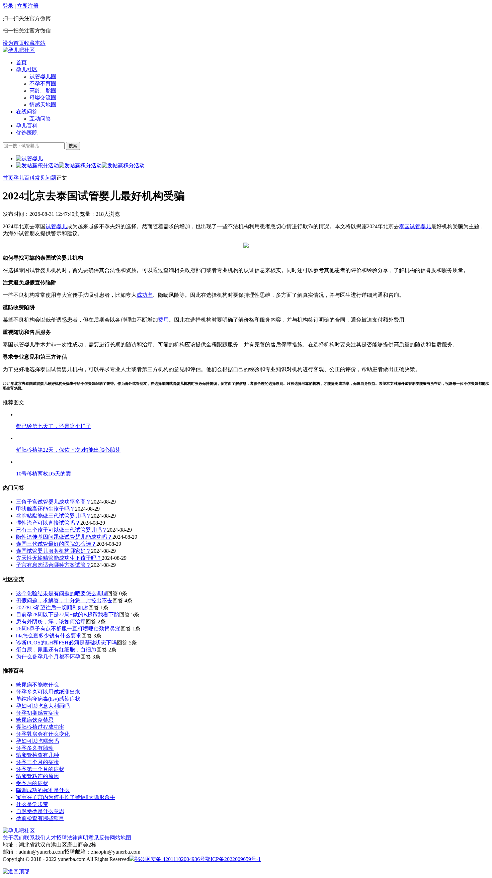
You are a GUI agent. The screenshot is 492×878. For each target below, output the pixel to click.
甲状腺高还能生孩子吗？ (45, 509)
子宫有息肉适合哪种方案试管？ (53, 565)
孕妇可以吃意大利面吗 (43, 706)
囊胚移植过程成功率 (40, 727)
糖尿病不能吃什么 (37, 685)
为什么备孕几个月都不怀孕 (48, 657)
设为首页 (13, 43)
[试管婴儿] (19, 50)
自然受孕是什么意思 (40, 811)
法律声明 (77, 838)
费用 (163, 320)
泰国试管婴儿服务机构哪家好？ (53, 551)
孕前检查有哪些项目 (40, 818)
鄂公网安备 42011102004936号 (170, 859)
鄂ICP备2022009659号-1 (233, 859)
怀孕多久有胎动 (35, 748)
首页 (21, 62)
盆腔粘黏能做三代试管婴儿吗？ (53, 516)
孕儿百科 (26, 125)
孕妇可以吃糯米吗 (37, 741)
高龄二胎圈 (42, 90)
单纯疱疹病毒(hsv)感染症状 (48, 699)
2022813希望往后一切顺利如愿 (52, 607)
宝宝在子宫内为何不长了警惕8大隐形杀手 (65, 797)
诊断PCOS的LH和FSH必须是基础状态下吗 (66, 642)
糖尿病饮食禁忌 (35, 720)
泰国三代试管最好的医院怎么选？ (56, 544)
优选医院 (26, 133)
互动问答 (40, 118)
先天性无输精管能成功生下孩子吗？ (59, 558)
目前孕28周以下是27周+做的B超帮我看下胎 (67, 614)
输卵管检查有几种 (37, 755)
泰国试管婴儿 (415, 226)
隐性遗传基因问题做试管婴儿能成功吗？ (64, 537)
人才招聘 (56, 838)
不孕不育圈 (42, 83)
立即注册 (27, 6)
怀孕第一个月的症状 (40, 769)
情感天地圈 (42, 104)
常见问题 (45, 178)
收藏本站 (35, 43)
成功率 (145, 295)
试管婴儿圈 (42, 76)
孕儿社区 (26, 69)
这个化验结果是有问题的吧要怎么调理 (61, 593)
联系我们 (35, 838)
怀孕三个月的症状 (37, 762)
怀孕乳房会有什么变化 (43, 734)
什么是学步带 (32, 804)
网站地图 (120, 838)
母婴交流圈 (42, 97)
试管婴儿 (56, 226)
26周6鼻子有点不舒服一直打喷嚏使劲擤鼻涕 (68, 628)
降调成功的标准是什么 (43, 790)
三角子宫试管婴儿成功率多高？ (53, 502)
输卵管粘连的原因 (37, 776)
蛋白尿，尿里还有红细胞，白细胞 (56, 649)
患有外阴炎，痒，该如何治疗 (51, 621)
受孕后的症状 (32, 783)
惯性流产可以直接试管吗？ (48, 523)
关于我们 (13, 838)
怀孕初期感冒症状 (37, 713)
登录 (8, 6)
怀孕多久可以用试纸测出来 (48, 692)
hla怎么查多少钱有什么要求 (48, 635)
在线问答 (26, 111)
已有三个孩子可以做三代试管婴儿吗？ (61, 530)
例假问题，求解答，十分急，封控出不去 (64, 600)
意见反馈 (99, 838)
